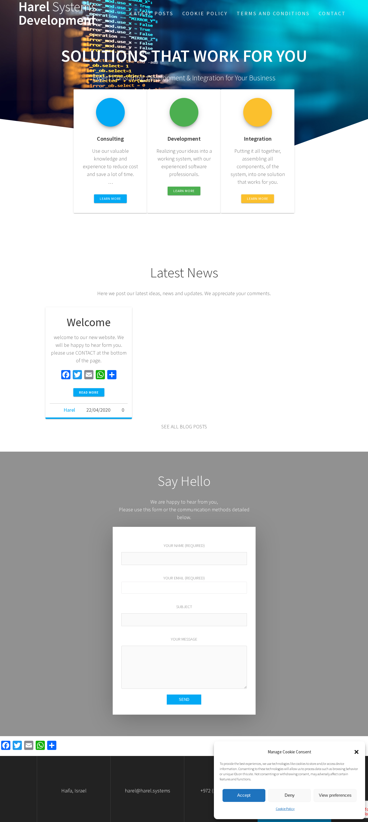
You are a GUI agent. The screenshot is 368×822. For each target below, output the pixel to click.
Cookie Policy (285, 808)
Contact (332, 13)
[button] (356, 752)
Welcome (89, 322)
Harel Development (57, 13)
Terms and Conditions (273, 13)
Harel (69, 410)
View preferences (335, 795)
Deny (290, 795)
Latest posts (151, 13)
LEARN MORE (110, 198)
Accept (243, 795)
